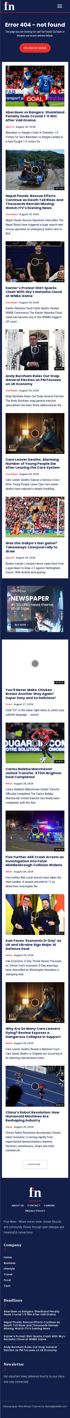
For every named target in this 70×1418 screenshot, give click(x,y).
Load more (34, 1164)
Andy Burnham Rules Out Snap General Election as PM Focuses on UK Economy (33, 380)
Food (9, 704)
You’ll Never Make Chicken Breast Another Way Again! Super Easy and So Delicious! (31, 694)
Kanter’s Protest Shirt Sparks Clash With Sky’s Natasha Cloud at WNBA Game (34, 292)
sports (10, 126)
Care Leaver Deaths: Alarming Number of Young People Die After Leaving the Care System (33, 463)
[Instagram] (21, 1412)
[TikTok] (30, 1412)
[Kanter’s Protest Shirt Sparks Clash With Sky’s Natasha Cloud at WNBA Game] (35, 261)
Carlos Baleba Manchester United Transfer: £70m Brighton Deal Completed (33, 773)
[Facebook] (12, 1412)
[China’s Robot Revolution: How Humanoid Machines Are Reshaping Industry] (35, 1086)
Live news (12, 214)
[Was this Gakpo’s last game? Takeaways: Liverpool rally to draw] (35, 517)
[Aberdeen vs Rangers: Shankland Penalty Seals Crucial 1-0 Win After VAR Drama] (35, 86)
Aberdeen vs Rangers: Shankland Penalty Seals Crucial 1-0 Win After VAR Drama (35, 116)
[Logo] (9, 6)
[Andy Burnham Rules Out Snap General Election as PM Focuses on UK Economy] (35, 349)
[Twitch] (39, 1412)
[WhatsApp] (57, 1412)
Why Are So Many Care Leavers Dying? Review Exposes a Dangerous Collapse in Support (33, 1032)
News (9, 783)
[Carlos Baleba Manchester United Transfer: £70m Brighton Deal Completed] (35, 743)
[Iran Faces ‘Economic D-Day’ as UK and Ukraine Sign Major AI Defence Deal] (35, 914)
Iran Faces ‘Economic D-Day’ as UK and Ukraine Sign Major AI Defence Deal (33, 944)
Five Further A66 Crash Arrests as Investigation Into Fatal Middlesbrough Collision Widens (35, 861)
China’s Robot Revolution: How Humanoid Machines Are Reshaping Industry (32, 1116)
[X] (48, 1412)
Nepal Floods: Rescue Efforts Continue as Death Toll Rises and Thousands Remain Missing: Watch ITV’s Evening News (34, 201)
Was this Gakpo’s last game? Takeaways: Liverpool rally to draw (31, 547)
